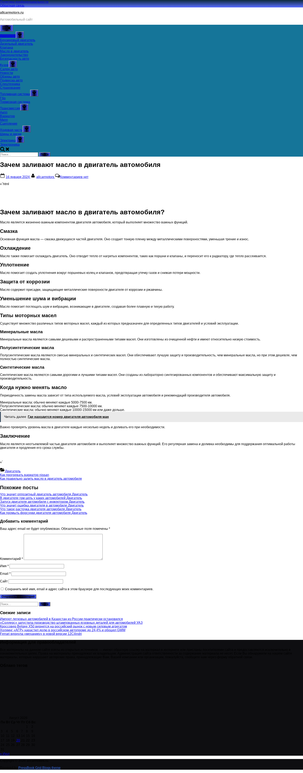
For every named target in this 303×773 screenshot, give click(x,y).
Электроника (10, 144)
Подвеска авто (11, 80)
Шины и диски (10, 134)
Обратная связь (12, 5)
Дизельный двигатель (16, 44)
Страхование (10, 87)
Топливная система (15, 94)
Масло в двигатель (14, 51)
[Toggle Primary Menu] (6, 28)
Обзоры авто (10, 76)
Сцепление (8, 123)
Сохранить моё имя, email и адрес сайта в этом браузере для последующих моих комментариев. (79, 589)
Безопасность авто (14, 58)
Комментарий (11, 559)
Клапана (6, 47)
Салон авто (9, 69)
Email (5, 573)
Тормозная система (15, 102)
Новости (6, 73)
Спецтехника (10, 84)
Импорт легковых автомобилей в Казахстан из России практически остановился (61, 619)
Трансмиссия (10, 108)
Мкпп (4, 120)
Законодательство (14, 55)
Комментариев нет (74, 177)
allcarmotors (45, 177)
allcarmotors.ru (12, 12)
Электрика (8, 140)
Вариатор (7, 116)
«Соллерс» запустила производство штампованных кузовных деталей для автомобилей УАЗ (71, 622)
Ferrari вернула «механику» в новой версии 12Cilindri (41, 634)
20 (18, 740)
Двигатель (8, 36)
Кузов (4, 65)
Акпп (3, 112)
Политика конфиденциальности (24, 2)
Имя (4, 566)
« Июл (4, 753)
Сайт (4, 581)
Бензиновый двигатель (17, 40)
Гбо (3, 98)
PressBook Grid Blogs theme (39, 767)
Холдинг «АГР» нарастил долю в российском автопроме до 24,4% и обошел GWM (62, 630)
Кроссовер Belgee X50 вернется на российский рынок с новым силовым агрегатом (63, 626)
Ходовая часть (11, 130)
